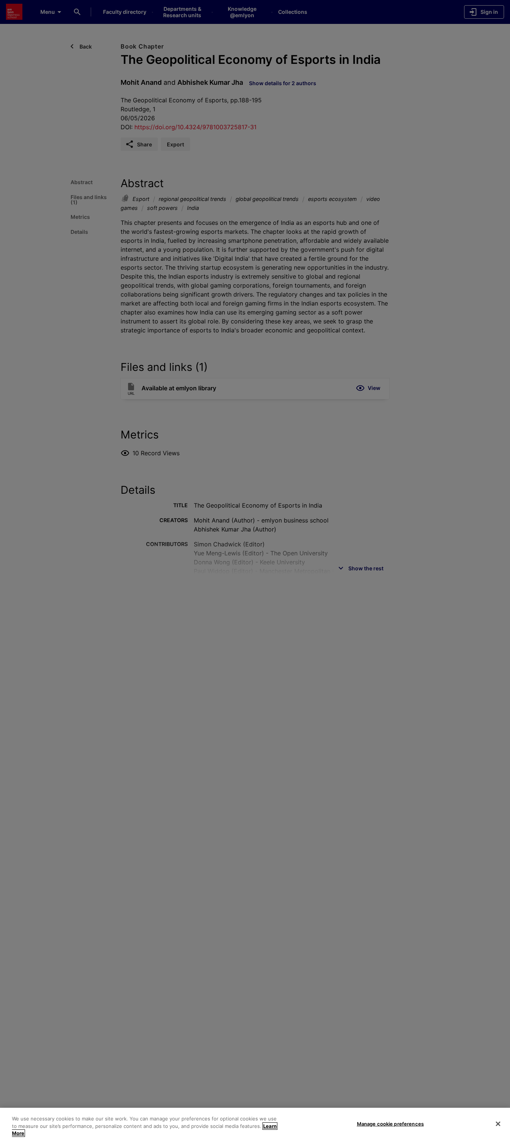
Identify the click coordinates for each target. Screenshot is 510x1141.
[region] (255, 1124)
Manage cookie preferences (390, 1123)
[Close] (498, 1124)
